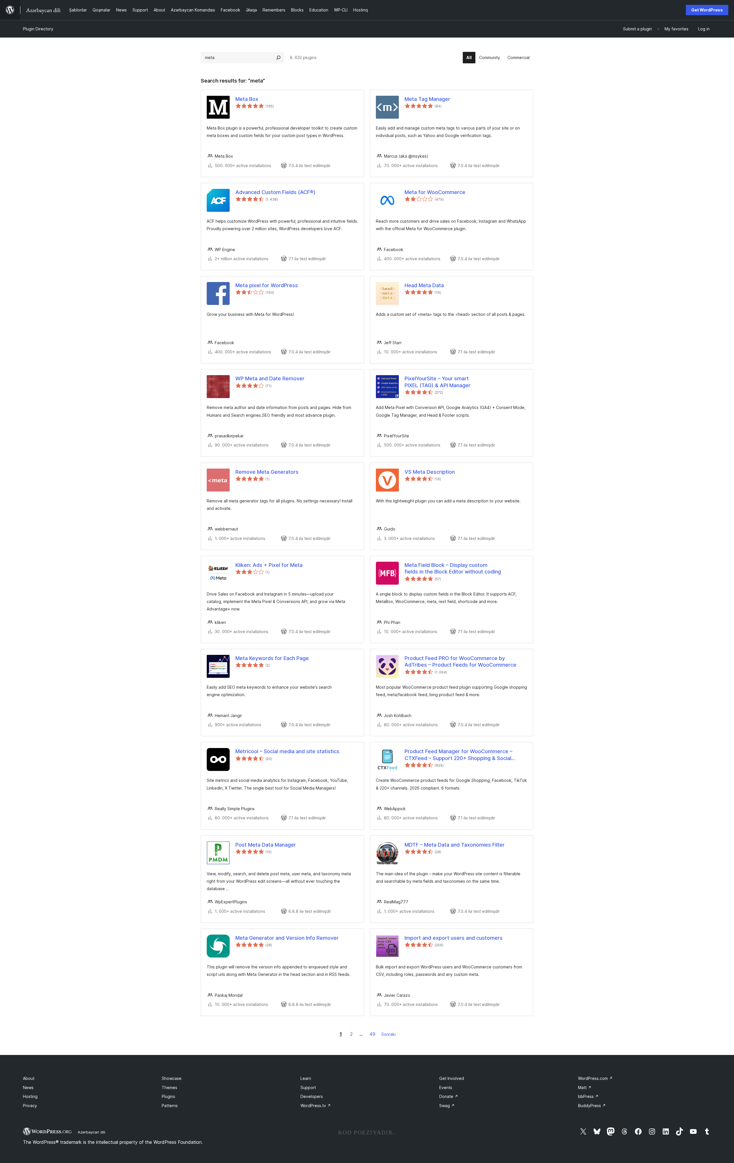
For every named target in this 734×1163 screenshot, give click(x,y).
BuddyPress (592, 1105)
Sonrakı (388, 1034)
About (28, 1078)
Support (308, 1087)
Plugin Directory (38, 28)
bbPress (588, 1096)
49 (372, 1034)
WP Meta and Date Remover (269, 378)
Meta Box (246, 99)
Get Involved (451, 1078)
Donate (448, 1096)
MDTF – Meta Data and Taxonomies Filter (455, 845)
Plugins (168, 1096)
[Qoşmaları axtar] (278, 57)
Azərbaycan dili (91, 1132)
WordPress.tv (315, 1105)
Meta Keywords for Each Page (272, 658)
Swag (447, 1105)
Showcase (171, 1078)
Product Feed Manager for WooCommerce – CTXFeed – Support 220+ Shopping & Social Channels (458, 754)
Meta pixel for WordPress (266, 285)
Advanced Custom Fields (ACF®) (275, 192)
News (28, 1087)
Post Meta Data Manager (265, 845)
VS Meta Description (430, 472)
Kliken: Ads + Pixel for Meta (268, 565)
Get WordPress (707, 9)
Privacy (30, 1105)
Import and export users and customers (454, 938)
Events (445, 1087)
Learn (305, 1078)
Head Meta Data (424, 285)
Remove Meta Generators (266, 472)
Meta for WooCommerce (435, 192)
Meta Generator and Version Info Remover (287, 938)
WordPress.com (595, 1078)
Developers (311, 1096)
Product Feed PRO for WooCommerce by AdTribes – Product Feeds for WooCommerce (460, 661)
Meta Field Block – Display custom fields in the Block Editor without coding (453, 568)
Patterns (170, 1105)
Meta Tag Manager (427, 99)
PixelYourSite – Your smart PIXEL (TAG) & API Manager (438, 381)
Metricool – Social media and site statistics (287, 751)
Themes (169, 1087)
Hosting (30, 1096)
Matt (585, 1087)
